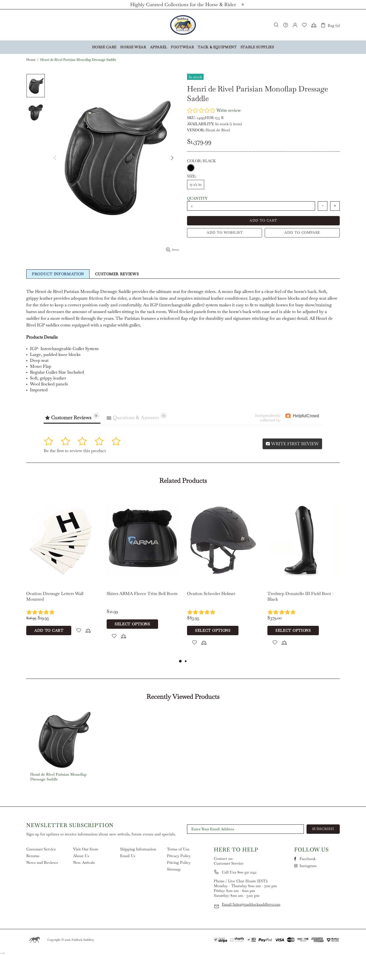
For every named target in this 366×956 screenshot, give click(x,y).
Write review (228, 110)
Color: (201, 160)
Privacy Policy (179, 855)
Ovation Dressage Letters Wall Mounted (54, 596)
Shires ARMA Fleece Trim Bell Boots (142, 593)
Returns (32, 855)
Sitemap (174, 869)
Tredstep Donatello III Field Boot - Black (300, 596)
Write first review (294, 444)
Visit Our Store (85, 849)
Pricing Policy (179, 862)
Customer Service (41, 849)
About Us (81, 855)
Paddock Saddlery (183, 25)
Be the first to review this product (75, 450)
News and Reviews (42, 862)
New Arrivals (84, 862)
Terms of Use (178, 849)
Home (31, 60)
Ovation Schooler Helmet (211, 593)
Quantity (197, 198)
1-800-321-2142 (245, 872)
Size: (191, 176)
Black (191, 168)
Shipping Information (138, 849)
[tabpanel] (62, 570)
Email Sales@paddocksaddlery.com (251, 904)
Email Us (127, 855)
